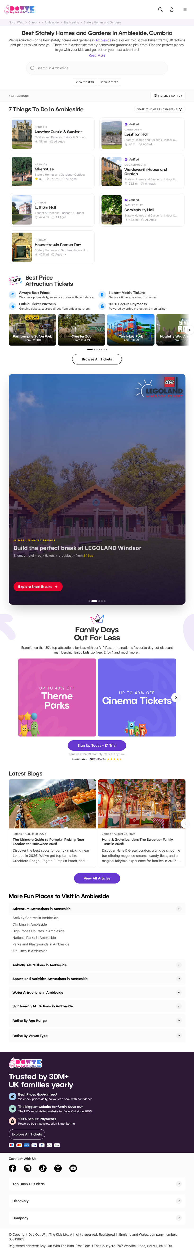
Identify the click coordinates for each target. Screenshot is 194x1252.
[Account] (172, 9)
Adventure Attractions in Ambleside (42, 909)
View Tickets (85, 82)
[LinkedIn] (27, 1169)
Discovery (21, 1201)
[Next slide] (176, 697)
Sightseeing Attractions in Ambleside (43, 1006)
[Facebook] (12, 1169)
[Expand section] (178, 965)
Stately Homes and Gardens (102, 22)
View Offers (109, 82)
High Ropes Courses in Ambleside (39, 931)
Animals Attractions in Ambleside (39, 965)
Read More (97, 55)
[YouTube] (73, 1169)
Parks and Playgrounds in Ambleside (41, 944)
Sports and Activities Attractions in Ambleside (50, 979)
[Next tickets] (189, 330)
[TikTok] (43, 1169)
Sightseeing (71, 22)
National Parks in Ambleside (34, 938)
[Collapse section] (178, 909)
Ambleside (52, 22)
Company (20, 1218)
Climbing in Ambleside (30, 924)
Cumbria (34, 22)
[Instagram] (58, 1169)
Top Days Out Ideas (29, 1184)
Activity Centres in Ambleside (35, 918)
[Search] (160, 9)
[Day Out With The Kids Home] (19, 9)
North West (16, 22)
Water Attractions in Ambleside (38, 992)
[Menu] (185, 9)
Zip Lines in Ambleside (30, 951)
